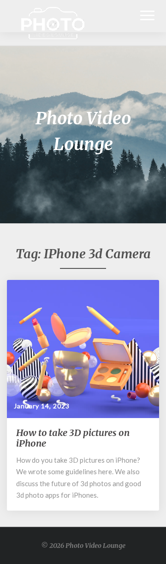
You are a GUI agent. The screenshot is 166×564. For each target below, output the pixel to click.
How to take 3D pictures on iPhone (73, 438)
